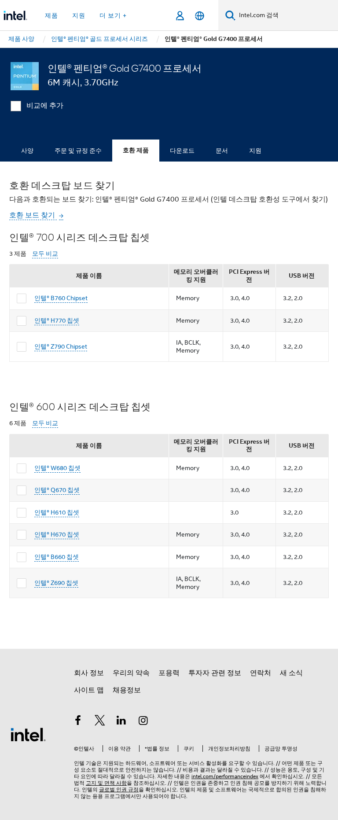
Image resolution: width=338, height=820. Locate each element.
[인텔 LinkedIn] (121, 722)
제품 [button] (51, 15)
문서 (222, 150)
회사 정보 (89, 673)
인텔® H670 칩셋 (56, 534)
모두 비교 (45, 253)
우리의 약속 (131, 673)
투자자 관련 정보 (214, 673)
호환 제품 (136, 150)
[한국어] (199, 15)
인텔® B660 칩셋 (56, 557)
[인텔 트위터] (99, 722)
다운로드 (182, 150)
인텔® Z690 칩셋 (56, 583)
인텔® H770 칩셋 (56, 320)
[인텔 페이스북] (77, 722)
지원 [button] (78, 15)
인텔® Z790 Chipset (60, 346)
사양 (27, 150)
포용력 (169, 673)
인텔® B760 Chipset (61, 298)
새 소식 (291, 673)
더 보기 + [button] (113, 15)
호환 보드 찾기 (33, 215)
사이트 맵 (89, 690)
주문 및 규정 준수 (78, 150)
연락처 (260, 673)
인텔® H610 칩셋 (56, 512)
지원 (255, 150)
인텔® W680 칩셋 (57, 468)
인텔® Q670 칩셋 (57, 490)
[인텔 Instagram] (143, 722)
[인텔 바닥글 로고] (28, 734)
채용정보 (127, 690)
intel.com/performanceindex (224, 776)
